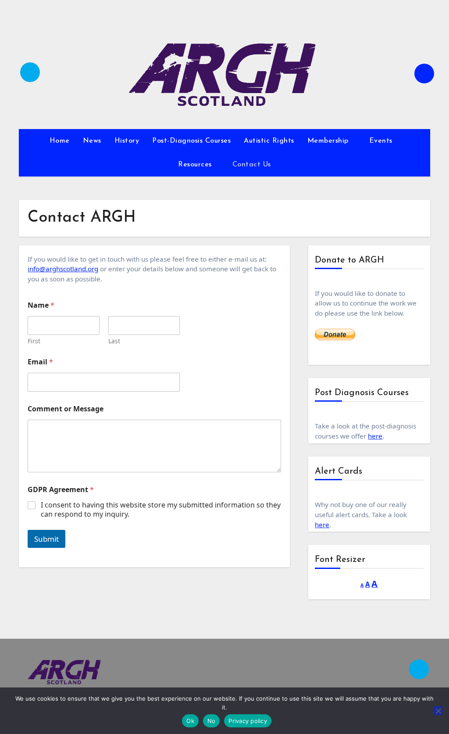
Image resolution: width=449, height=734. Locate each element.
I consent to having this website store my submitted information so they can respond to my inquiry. (161, 509)
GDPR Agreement (61, 490)
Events (382, 140)
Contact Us (251, 164)
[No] (438, 710)
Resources (196, 164)
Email (40, 362)
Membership (329, 140)
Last (114, 341)
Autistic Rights (269, 140)
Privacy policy (247, 720)
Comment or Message (65, 409)
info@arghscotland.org (63, 268)
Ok (190, 720)
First (34, 341)
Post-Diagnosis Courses (191, 140)
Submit (46, 539)
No (211, 720)
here (375, 436)
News (92, 140)
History (126, 140)
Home (60, 140)
